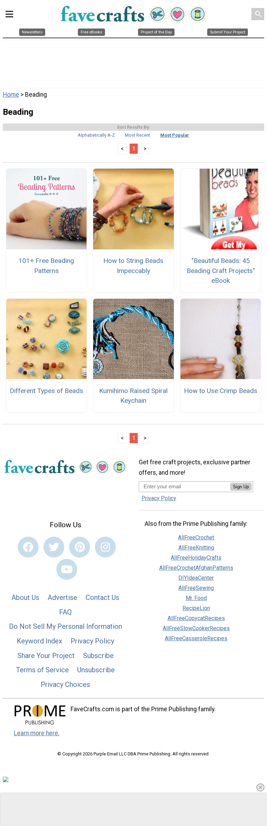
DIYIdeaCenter (196, 578)
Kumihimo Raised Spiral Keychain (133, 396)
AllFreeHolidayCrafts (196, 557)
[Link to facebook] (28, 547)
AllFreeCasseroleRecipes (196, 638)
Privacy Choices (65, 684)
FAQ (65, 612)
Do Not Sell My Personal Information (65, 626)
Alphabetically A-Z (96, 135)
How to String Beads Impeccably (133, 266)
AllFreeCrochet (196, 537)
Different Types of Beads (46, 391)
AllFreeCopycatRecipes (196, 618)
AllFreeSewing (196, 588)
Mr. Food (196, 598)
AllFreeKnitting (196, 547)
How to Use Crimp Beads (220, 391)
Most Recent (137, 135)
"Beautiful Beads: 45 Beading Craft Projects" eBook (221, 271)
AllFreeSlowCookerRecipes (196, 628)
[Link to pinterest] (79, 547)
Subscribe (98, 655)
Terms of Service (42, 670)
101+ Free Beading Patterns (46, 266)
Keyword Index (39, 641)
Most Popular (174, 135)
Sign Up (241, 486)
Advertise (62, 597)
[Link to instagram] (105, 547)
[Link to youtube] (66, 569)
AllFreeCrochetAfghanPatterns (196, 567)
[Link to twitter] (53, 547)
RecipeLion (196, 608)
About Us (25, 597)
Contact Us (102, 597)
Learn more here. (36, 733)
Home (11, 94)
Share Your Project (46, 655)
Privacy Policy (92, 641)
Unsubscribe (96, 670)
